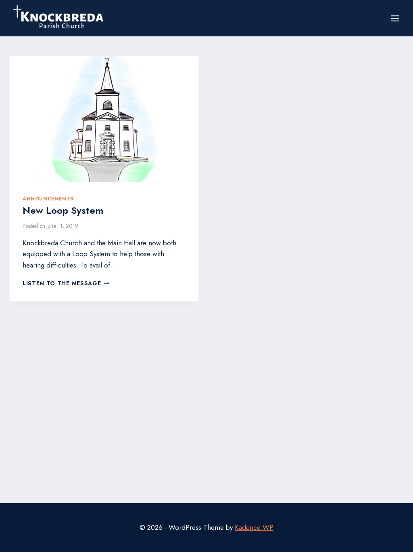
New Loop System (63, 210)
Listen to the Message (66, 283)
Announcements (48, 198)
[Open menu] (394, 18)
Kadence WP (254, 527)
